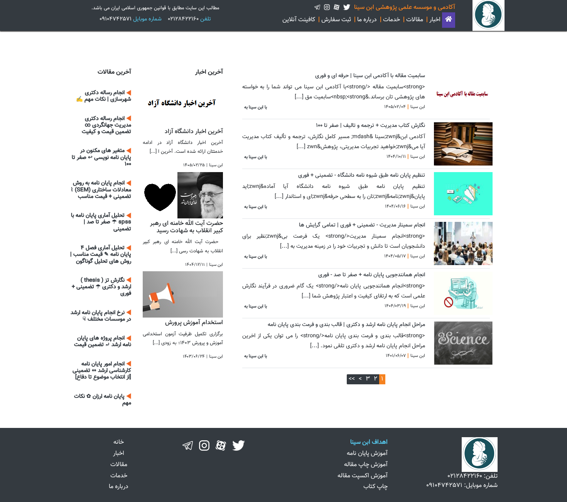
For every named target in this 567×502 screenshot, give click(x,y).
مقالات (414, 20)
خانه (118, 442)
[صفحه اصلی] (448, 20)
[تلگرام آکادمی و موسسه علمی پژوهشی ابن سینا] (317, 7)
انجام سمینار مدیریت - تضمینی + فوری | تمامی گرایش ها (362, 225)
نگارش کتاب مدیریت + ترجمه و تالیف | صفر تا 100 (370, 125)
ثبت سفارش (336, 20)
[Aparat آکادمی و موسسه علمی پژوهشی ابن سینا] (336, 7)
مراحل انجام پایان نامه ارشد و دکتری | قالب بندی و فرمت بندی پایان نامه (346, 324)
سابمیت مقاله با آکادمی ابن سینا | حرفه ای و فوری (370, 75)
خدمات (391, 20)
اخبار (434, 20)
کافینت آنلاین (298, 20)
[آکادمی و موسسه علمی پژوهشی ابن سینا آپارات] (221, 445)
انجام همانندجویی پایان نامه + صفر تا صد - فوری (371, 274)
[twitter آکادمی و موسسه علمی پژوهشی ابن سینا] (346, 7)
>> (352, 379)
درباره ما (367, 20)
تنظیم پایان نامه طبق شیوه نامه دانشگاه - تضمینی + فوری (361, 175)
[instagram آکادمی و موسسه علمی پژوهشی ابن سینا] (327, 7)
